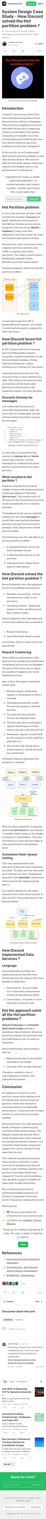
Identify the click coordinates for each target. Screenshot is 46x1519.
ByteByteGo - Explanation (21, 1275)
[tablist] (13, 1319)
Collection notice (23, 1500)
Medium (11, 1223)
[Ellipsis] (43, 1344)
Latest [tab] (11, 1381)
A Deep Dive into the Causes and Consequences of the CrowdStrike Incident (17, 1450)
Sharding (32, 216)
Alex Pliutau (13, 1343)
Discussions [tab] (21, 1381)
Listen (40, 44)
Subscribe (31, 3)
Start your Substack (16, 1507)
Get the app (35, 1507)
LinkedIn (27, 1220)
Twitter (37, 1220)
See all (7, 1464)
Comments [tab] (8, 1320)
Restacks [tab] (19, 1320)
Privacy (31, 1498)
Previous (10, 1301)
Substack (10, 1513)
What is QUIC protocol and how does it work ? (16, 1399)
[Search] (41, 1381)
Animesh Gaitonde (15, 42)
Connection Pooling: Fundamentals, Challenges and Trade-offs (16, 1417)
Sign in (40, 3)
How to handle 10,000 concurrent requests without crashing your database (14, 1425)
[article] (23, 1398)
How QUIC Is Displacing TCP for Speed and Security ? (16, 1392)
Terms (38, 1498)
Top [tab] (5, 1381)
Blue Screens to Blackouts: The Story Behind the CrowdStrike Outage (16, 1442)
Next (37, 1301)
